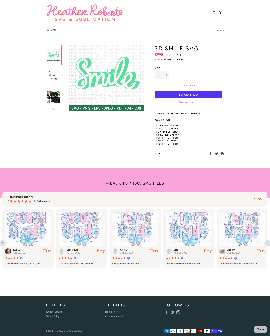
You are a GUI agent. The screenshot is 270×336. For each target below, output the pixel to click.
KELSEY (17, 250)
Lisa (176, 250)
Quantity (159, 68)
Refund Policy (112, 311)
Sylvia (123, 250)
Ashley (231, 250)
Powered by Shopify (76, 331)
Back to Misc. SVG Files (137, 183)
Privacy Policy (52, 316)
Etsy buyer (72, 250)
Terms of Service (54, 311)
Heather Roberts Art (60, 331)
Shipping (158, 59)
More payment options (188, 102)
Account (220, 30)
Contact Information (115, 316)
